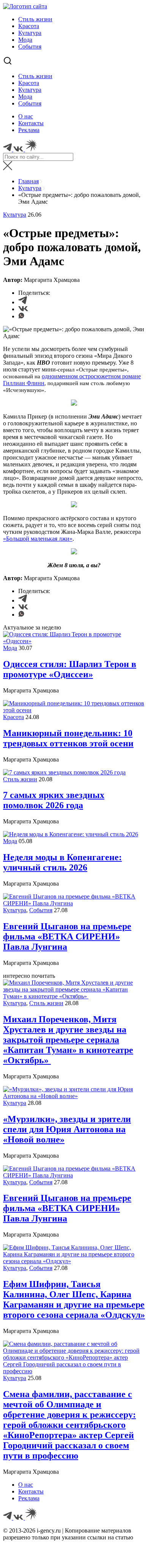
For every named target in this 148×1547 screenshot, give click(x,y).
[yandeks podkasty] (31, 1517)
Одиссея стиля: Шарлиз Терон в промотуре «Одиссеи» (69, 669)
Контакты (31, 123)
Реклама (28, 130)
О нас (25, 116)
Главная (28, 181)
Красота (28, 26)
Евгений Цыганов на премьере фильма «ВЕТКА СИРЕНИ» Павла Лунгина (67, 936)
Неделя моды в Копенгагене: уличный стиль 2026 (62, 862)
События (29, 46)
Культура (29, 33)
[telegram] (8, 1517)
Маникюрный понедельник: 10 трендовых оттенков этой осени (68, 738)
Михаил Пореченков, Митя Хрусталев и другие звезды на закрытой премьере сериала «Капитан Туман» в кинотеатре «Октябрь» (68, 1039)
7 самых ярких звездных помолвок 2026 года (53, 800)
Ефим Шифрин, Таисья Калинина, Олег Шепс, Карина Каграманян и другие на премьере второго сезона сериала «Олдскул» (74, 1299)
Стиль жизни (35, 19)
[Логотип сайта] (25, 6)
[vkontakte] (19, 1517)
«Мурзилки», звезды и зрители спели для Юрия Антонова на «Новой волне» (67, 1129)
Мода (25, 39)
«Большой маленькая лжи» (37, 538)
